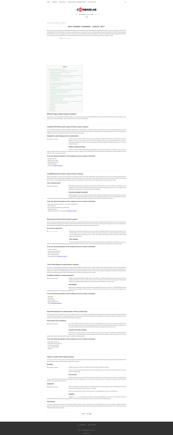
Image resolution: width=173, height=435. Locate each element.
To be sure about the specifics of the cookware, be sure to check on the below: (65, 75)
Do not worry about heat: (55, 86)
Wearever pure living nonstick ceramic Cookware (59, 84)
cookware (76, 396)
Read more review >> (58, 165)
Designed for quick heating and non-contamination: (60, 72)
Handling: (52, 109)
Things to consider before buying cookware (58, 102)
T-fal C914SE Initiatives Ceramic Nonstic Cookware (60, 90)
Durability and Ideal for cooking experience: (58, 92)
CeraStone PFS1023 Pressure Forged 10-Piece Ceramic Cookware (63, 70)
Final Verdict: (52, 110)
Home (48, 22)
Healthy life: (52, 107)
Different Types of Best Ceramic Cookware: (57, 69)
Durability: (52, 104)
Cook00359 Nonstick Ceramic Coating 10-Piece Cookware (61, 77)
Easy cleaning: (52, 87)
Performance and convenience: (56, 98)
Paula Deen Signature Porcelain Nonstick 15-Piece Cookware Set (62, 96)
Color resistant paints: (54, 78)
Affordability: (52, 93)
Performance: (52, 105)
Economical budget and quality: (56, 80)
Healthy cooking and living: (55, 73)
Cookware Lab (92, 430)
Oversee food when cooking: (55, 99)
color (114, 198)
